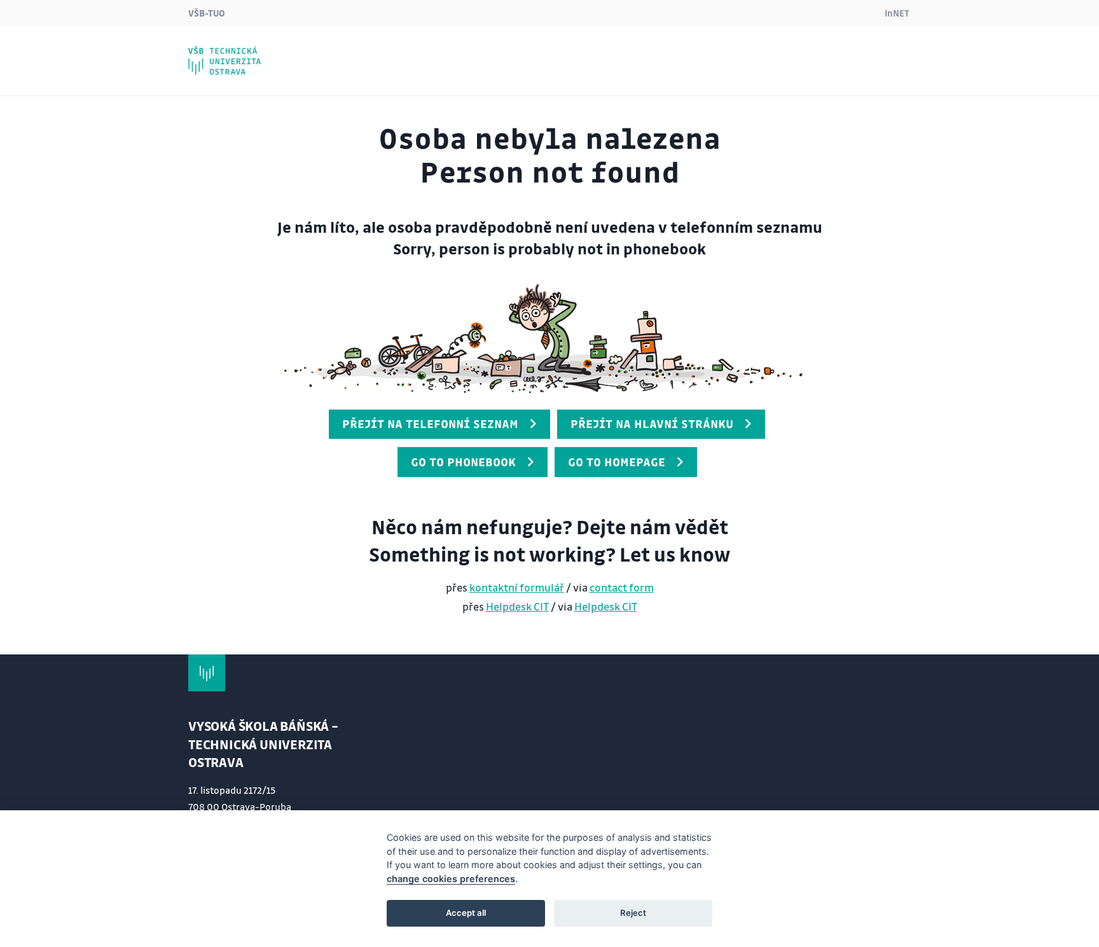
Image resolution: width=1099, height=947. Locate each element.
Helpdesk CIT (517, 606)
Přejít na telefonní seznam (430, 424)
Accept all (466, 913)
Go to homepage (616, 462)
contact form (622, 587)
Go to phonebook (463, 462)
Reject (633, 913)
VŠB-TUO (206, 12)
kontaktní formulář (516, 587)
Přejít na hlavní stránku (651, 424)
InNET (897, 12)
